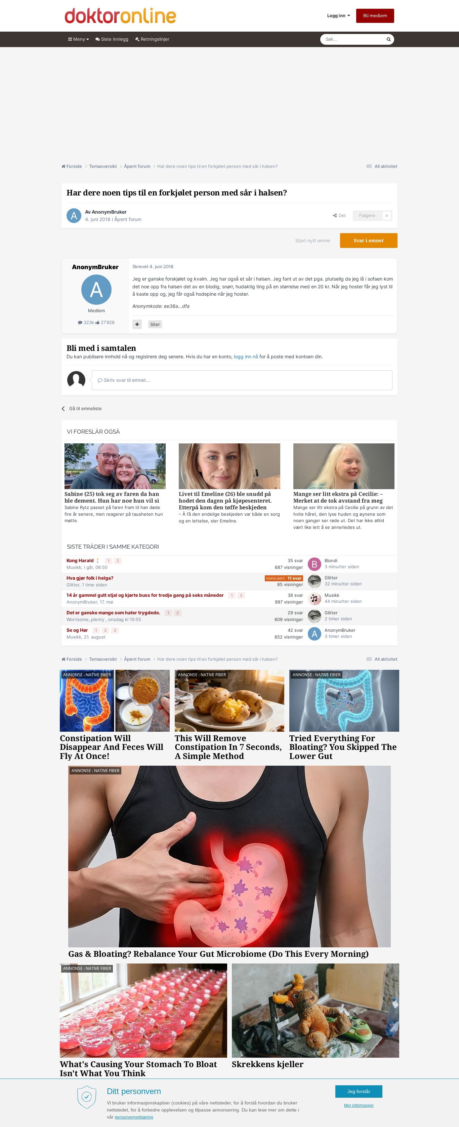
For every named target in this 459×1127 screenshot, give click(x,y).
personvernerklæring (134, 1117)
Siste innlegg (114, 39)
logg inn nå (246, 356)
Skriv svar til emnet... (126, 380)
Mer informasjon (359, 1105)
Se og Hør (78, 630)
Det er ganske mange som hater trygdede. (114, 612)
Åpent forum (127, 219)
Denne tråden (364, 39)
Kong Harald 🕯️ (84, 560)
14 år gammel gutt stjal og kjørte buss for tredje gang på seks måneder (146, 595)
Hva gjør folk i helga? (90, 578)
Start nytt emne (312, 240)
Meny (79, 39)
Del (341, 215)
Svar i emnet (369, 240)
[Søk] (388, 39)
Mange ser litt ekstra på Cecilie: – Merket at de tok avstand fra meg (338, 497)
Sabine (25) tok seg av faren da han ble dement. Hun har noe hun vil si (112, 497)
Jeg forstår (358, 1091)
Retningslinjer (154, 39)
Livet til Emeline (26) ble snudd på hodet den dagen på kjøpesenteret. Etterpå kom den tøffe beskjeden (225, 501)
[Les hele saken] (115, 467)
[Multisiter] (137, 324)
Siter (155, 324)
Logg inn (337, 15)
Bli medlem (375, 15)
